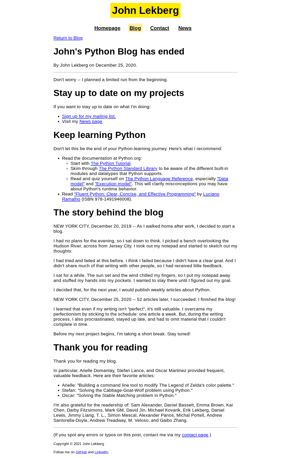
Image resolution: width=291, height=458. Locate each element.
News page (90, 121)
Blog (135, 28)
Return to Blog (68, 37)
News (185, 28)
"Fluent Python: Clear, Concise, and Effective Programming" (135, 193)
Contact (159, 28)
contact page (195, 434)
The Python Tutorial (111, 163)
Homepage (107, 28)
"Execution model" (113, 183)
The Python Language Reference (159, 178)
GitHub (81, 452)
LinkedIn (101, 452)
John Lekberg (145, 10)
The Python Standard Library (128, 168)
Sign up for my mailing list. (89, 116)
